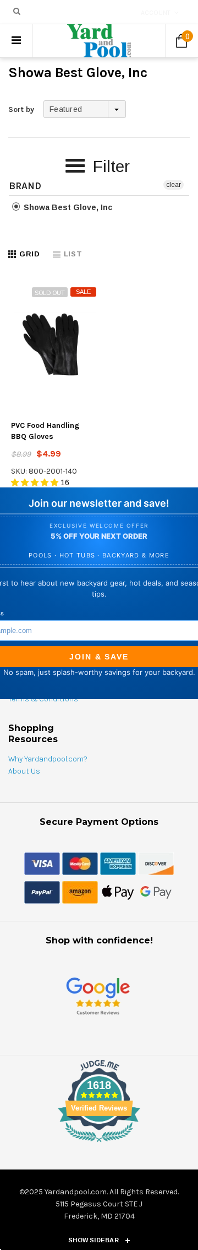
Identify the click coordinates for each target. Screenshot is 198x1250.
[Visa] (42, 863)
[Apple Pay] (118, 891)
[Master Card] (80, 863)
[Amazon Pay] (80, 891)
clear (173, 185)
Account (155, 13)
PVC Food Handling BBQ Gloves (45, 431)
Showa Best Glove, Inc (66, 207)
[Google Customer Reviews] (98, 995)
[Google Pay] (156, 891)
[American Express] (118, 863)
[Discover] (156, 863)
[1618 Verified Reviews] (99, 1144)
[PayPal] (42, 891)
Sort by (21, 109)
